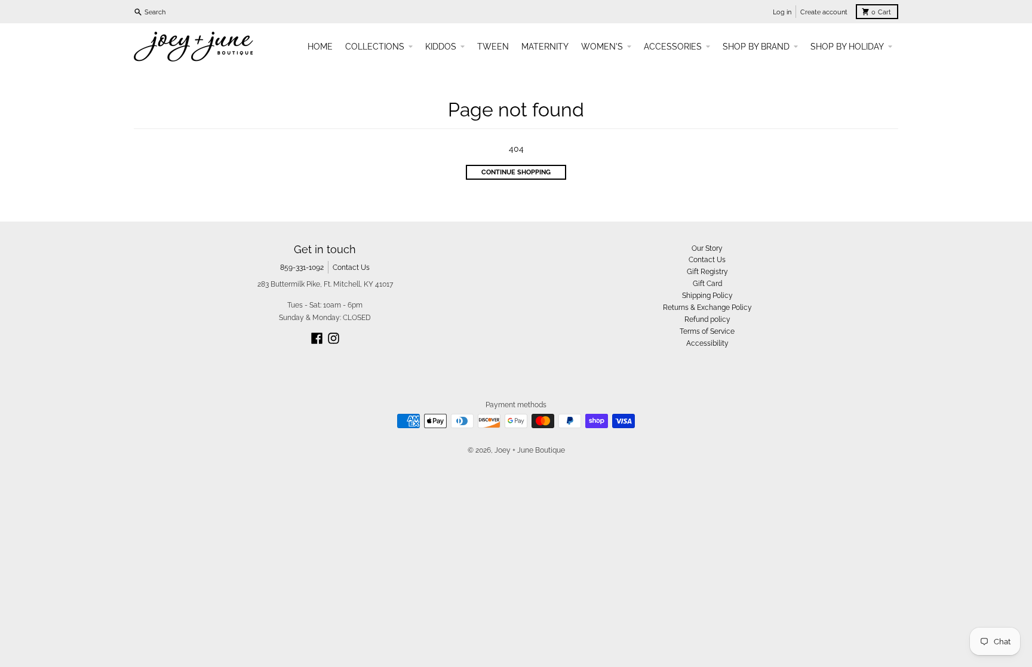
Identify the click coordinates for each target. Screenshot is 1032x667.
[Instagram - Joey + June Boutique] (333, 338)
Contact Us (351, 267)
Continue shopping (516, 172)
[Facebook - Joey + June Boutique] (317, 338)
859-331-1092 (302, 267)
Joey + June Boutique (529, 449)
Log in (782, 12)
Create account (823, 12)
